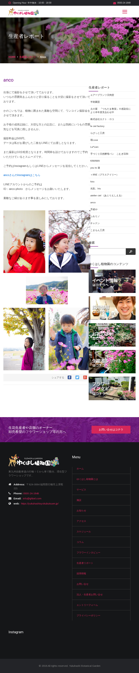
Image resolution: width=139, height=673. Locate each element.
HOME (12, 57)
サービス (81, 489)
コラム (80, 542)
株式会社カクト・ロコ (102, 119)
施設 (79, 500)
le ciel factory (97, 126)
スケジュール (84, 531)
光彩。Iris (95, 188)
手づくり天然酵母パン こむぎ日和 (109, 153)
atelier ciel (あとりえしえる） (106, 195)
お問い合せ (82, 584)
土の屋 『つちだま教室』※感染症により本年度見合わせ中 (110, 110)
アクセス (81, 521)
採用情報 (81, 573)
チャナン (95, 223)
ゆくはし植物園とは (87, 479)
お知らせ (81, 510)
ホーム (80, 468)
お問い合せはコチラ (111, 429)
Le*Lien (94, 147)
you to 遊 (95, 167)
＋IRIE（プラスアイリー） (104, 174)
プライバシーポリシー (88, 615)
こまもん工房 (97, 230)
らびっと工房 (97, 133)
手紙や (93, 209)
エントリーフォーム (87, 605)
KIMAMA (95, 160)
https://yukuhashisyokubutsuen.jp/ (39, 503)
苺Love (94, 140)
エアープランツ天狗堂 (102, 95)
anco (93, 202)
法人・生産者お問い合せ (90, 594)
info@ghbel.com (32, 498)
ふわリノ (95, 216)
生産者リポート (85, 563)
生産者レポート (27, 57)
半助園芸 (95, 102)
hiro (92, 181)
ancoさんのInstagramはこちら (21, 175)
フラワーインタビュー (88, 552)
